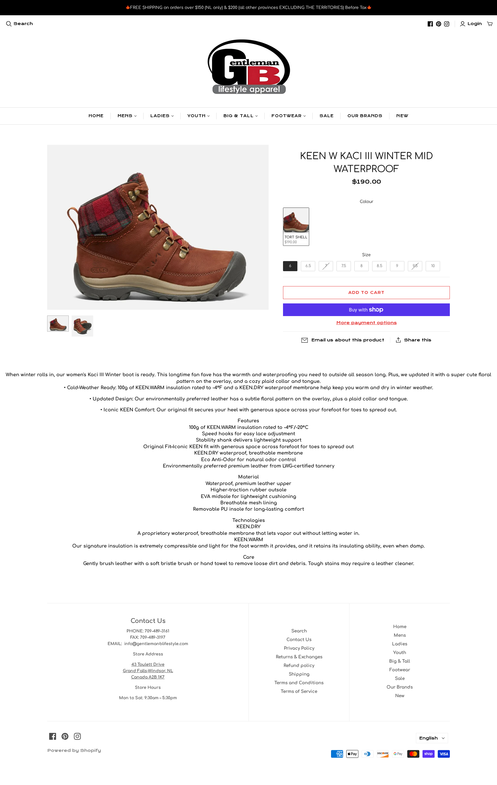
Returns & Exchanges (299, 657)
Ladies (160, 115)
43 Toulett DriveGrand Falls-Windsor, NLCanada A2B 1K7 (148, 670)
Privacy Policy (299, 648)
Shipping (299, 674)
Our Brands (365, 115)
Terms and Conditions (299, 683)
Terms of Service (299, 691)
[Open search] (9, 24)
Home (96, 115)
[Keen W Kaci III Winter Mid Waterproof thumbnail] (58, 323)
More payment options (366, 322)
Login (474, 23)
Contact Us (298, 639)
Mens (125, 115)
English (428, 738)
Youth (197, 115)
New (402, 115)
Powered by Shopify (74, 750)
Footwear (287, 115)
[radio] (296, 227)
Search (23, 23)
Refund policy (299, 665)
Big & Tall (238, 115)
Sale (327, 115)
